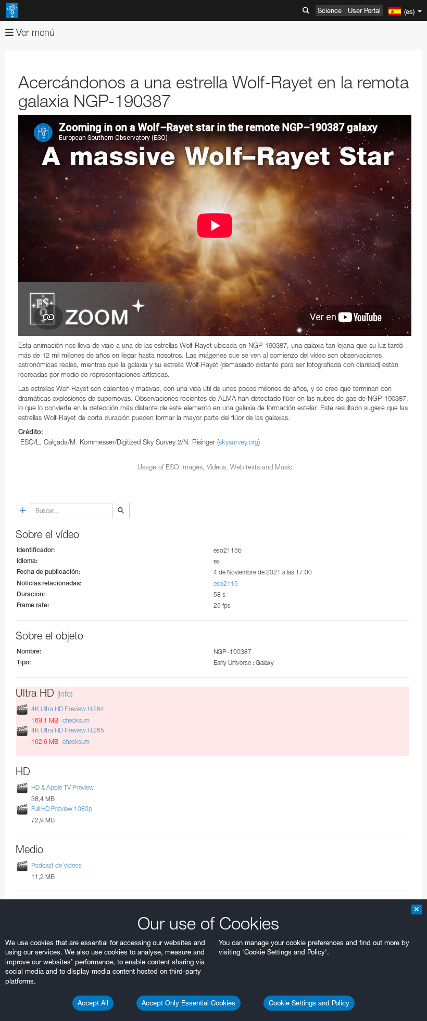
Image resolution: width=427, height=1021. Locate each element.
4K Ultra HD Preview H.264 (67, 709)
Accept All (93, 1003)
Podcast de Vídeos (56, 865)
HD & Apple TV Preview (62, 787)
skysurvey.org (238, 442)
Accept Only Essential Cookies (188, 1003)
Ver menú (34, 32)
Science (330, 10)
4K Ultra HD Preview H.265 (67, 731)
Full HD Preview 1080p (61, 809)
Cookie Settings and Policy (309, 1003)
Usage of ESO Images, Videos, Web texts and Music (214, 467)
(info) (64, 693)
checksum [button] (75, 720)
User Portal (364, 10)
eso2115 (226, 583)
